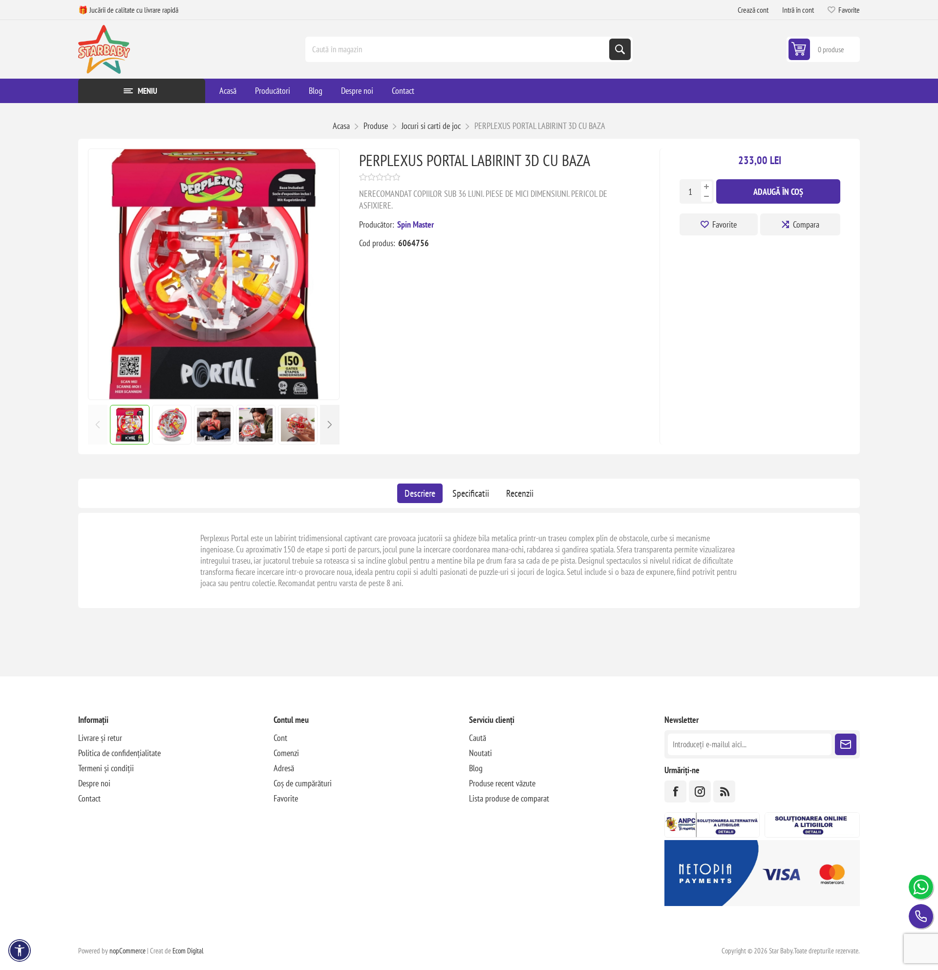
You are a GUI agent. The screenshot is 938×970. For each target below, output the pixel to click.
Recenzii (519, 493)
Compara (806, 224)
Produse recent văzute (502, 783)
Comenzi (286, 753)
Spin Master (415, 224)
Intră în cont (798, 10)
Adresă (284, 768)
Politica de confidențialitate (119, 753)
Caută (620, 49)
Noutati (480, 753)
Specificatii (470, 493)
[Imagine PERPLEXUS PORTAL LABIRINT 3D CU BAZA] (213, 396)
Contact (89, 798)
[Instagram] (700, 791)
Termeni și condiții (106, 768)
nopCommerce (127, 950)
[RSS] (724, 791)
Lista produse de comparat (509, 798)
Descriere (420, 493)
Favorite (724, 224)
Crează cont (753, 10)
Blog (476, 768)
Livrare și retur (100, 737)
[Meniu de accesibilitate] (19, 950)
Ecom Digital (188, 950)
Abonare (845, 744)
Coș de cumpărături (303, 783)
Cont (280, 737)
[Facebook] (675, 791)
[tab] (420, 493)
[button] (330, 424)
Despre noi (94, 783)
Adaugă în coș (778, 191)
